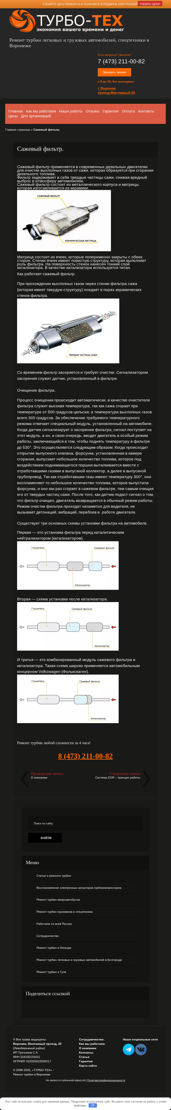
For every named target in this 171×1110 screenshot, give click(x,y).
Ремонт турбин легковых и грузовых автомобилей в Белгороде (79, 959)
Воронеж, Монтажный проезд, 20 (37, 1043)
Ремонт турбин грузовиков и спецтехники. (64, 911)
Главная (15, 111)
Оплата (128, 111)
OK (93, 1105)
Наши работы (71, 111)
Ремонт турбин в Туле (51, 972)
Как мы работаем (41, 111)
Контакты (146, 111)
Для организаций (36, 116)
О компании (39, 777)
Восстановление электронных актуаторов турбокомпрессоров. (79, 887)
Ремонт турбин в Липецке (53, 947)
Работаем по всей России (54, 923)
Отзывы (92, 111)
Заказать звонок (114, 72)
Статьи (84, 1057)
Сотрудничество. (47, 936)
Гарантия (111, 111)
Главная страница (17, 129)
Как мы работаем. (92, 1043)
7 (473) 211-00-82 (121, 61)
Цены (13, 116)
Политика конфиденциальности (106, 1080)
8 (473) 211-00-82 (85, 756)
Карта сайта (88, 1065)
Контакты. (86, 1052)
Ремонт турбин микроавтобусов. (58, 899)
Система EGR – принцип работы (117, 777)
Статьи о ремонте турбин (53, 875)
